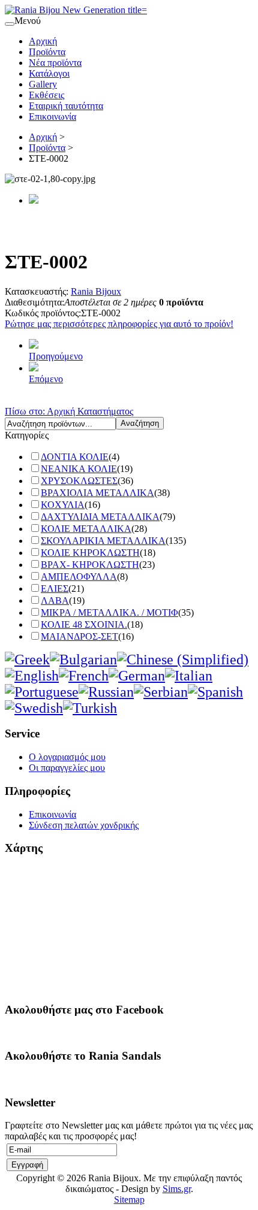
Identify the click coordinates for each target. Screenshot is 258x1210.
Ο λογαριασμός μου (67, 757)
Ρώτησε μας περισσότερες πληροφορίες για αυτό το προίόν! (119, 324)
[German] (137, 675)
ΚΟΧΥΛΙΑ (63, 505)
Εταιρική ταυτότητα (66, 106)
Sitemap (129, 1199)
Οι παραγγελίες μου (67, 768)
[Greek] (27, 659)
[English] (32, 675)
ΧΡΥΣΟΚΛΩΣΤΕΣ (79, 481)
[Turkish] (90, 708)
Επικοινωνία (52, 116)
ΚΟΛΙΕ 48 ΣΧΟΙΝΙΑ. (84, 624)
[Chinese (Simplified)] (182, 659)
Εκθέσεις (46, 95)
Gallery (43, 84)
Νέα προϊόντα (55, 63)
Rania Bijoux (96, 291)
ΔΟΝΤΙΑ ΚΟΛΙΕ (75, 457)
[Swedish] (34, 708)
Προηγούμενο (56, 356)
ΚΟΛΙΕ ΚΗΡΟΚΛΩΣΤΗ (90, 552)
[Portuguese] (42, 691)
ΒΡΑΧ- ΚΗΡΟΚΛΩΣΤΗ (90, 564)
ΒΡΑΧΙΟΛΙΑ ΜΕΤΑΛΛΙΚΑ (97, 493)
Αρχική (43, 41)
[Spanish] (215, 691)
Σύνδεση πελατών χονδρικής (84, 825)
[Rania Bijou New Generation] (76, 10)
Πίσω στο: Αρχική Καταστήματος (69, 411)
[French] (84, 675)
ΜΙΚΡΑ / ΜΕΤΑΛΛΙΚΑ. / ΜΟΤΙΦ (109, 612)
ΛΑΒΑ (55, 600)
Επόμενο (46, 379)
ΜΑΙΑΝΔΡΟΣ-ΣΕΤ (79, 636)
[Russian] (106, 691)
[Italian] (188, 675)
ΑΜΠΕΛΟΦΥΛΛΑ (79, 576)
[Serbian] (161, 691)
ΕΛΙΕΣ (54, 588)
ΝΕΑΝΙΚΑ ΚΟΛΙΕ (79, 469)
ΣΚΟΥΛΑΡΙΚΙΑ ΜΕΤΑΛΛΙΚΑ (103, 541)
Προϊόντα (47, 52)
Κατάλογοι (49, 73)
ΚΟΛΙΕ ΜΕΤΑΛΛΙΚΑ (86, 529)
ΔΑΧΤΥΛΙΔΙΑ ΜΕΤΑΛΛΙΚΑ (100, 517)
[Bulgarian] (83, 659)
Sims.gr (177, 1189)
